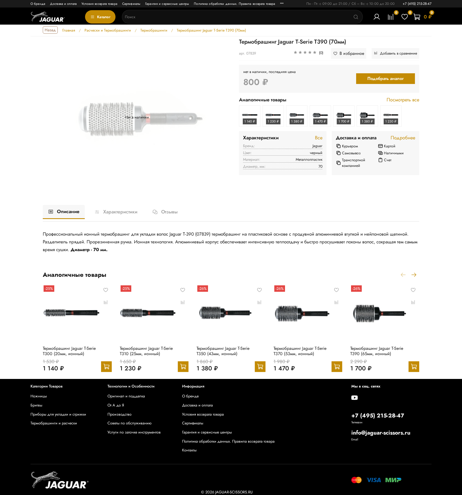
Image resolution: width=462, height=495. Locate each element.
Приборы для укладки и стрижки (58, 414)
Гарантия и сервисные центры (167, 3)
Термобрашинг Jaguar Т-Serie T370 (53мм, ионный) (300, 351)
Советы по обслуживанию (129, 423)
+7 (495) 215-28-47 (417, 3)
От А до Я (115, 405)
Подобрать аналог (385, 78)
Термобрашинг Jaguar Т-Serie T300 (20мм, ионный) (69, 351)
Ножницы (38, 396)
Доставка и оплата (63, 3)
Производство (119, 414)
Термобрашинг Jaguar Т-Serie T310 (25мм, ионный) (146, 351)
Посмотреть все (403, 100)
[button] (308, 53)
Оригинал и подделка (126, 396)
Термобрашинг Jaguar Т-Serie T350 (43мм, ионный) (223, 351)
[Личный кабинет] (376, 16)
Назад (50, 30)
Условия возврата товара (99, 3)
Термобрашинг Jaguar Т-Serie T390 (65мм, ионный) (376, 351)
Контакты (189, 450)
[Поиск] (356, 17)
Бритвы (36, 405)
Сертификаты (131, 3)
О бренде (37, 3)
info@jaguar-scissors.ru (380, 433)
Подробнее (403, 138)
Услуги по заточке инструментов (134, 432)
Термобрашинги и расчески (53, 423)
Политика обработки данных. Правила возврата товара (234, 3)
